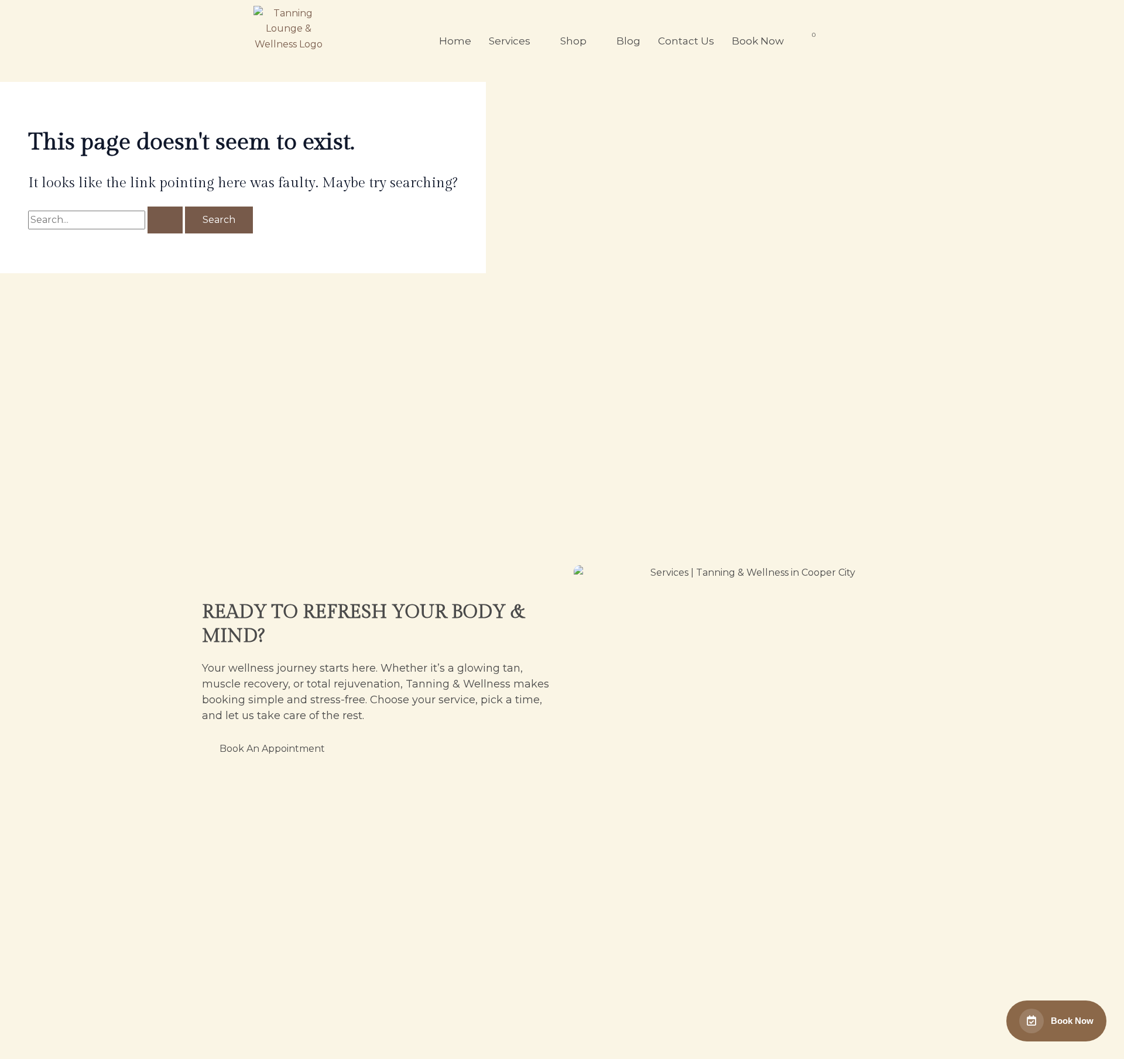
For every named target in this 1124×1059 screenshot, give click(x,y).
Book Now (758, 41)
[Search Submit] (165, 220)
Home (455, 41)
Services (509, 41)
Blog (628, 41)
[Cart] (809, 39)
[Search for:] (106, 219)
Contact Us (686, 41)
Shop (573, 41)
